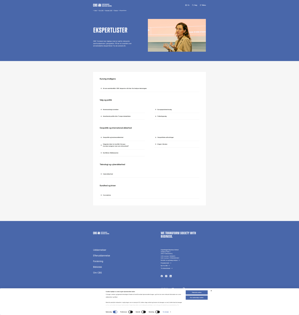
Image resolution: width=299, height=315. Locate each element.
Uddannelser (99, 250)
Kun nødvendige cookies (196, 297)
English (187, 5)
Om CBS (101, 10)
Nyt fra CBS (164, 265)
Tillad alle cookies (197, 292)
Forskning (98, 261)
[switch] (130, 312)
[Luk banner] (211, 290)
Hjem (95, 10)
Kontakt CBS (108, 10)
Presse (116, 10)
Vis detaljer (166, 312)
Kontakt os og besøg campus (169, 260)
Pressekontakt (165, 263)
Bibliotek (97, 267)
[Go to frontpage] (102, 5)
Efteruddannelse (101, 256)
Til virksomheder (165, 268)
